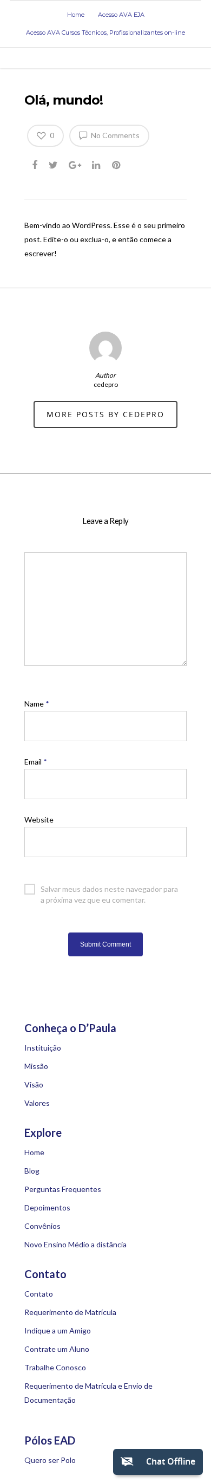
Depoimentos (47, 1207)
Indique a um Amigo (57, 1330)
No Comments (114, 135)
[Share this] (35, 163)
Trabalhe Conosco (55, 1367)
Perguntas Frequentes (62, 1189)
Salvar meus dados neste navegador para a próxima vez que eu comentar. (109, 889)
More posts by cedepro (105, 414)
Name (36, 703)
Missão (36, 1066)
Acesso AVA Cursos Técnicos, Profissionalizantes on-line (105, 32)
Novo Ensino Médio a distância (75, 1244)
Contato (38, 1293)
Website (39, 819)
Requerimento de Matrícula (70, 1312)
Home (75, 14)
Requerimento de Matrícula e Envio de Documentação (88, 1392)
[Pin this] (117, 163)
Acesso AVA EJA (121, 14)
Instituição (42, 1047)
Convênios (42, 1226)
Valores (37, 1103)
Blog (31, 1170)
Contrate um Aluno (56, 1349)
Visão (33, 1084)
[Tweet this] (54, 163)
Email (35, 761)
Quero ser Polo (50, 1460)
